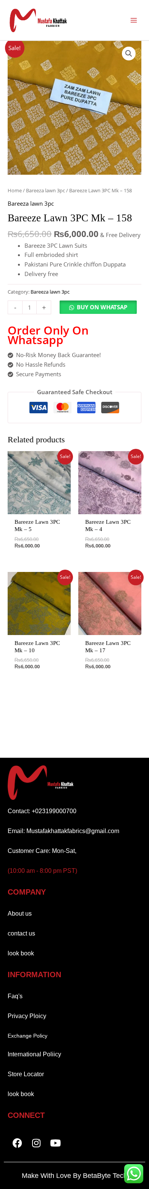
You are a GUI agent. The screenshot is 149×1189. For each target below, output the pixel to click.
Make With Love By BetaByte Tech (74, 1175)
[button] (129, 53)
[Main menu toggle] (133, 20)
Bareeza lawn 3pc (45, 190)
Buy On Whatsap (102, 307)
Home (15, 190)
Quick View (39, 508)
